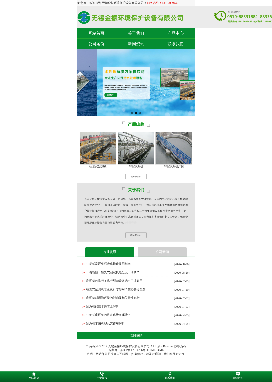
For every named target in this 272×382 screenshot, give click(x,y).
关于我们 (136, 33)
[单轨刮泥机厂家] (173, 163)
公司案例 (96, 43)
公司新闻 (162, 252)
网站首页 (96, 33)
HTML (151, 350)
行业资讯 (109, 252)
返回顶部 (136, 335)
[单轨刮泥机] (136, 163)
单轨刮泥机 (135, 166)
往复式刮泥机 (98, 166)
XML (160, 350)
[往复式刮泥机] (98, 163)
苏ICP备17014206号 (133, 350)
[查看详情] (131, 222)
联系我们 (175, 43)
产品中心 (175, 33)
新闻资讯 (136, 43)
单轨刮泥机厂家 (173, 166)
